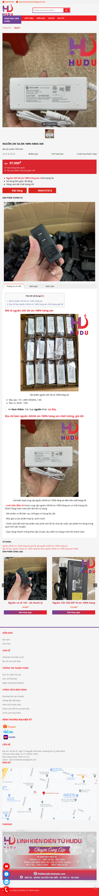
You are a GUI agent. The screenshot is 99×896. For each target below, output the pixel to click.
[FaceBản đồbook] (49, 795)
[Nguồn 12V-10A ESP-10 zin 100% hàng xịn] (73, 579)
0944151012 (9, 2)
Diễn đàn (41, 18)
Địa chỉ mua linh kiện (11, 661)
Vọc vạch (6, 639)
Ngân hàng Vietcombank (13, 683)
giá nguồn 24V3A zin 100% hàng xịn (52, 546)
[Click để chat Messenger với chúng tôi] (6, 874)
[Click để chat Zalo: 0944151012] (6, 882)
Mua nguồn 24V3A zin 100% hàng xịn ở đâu (59, 548)
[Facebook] (49, 856)
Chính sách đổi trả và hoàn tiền (16, 708)
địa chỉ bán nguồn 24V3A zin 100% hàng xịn (21, 548)
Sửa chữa (6, 643)
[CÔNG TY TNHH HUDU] (14, 9)
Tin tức (60, 18)
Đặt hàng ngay (25, 612)
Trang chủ (6, 27)
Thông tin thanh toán (15, 668)
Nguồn (17, 27)
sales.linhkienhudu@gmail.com (32, 2)
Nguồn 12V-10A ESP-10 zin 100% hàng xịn (73, 603)
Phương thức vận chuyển (13, 696)
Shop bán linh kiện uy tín (13, 657)
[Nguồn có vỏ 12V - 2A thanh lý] (49, 248)
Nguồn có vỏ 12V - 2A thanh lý (25, 602)
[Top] (95, 887)
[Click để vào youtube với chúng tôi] (6, 866)
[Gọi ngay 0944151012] (6, 889)
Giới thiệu (29, 18)
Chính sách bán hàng (14, 689)
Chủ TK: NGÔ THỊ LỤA (11, 674)
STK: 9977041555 (9, 679)
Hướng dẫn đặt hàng (11, 700)
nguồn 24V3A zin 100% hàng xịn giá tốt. (19, 546)
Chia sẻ (51, 18)
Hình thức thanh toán (11, 704)
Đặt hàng (17, 190)
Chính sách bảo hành (11, 713)
